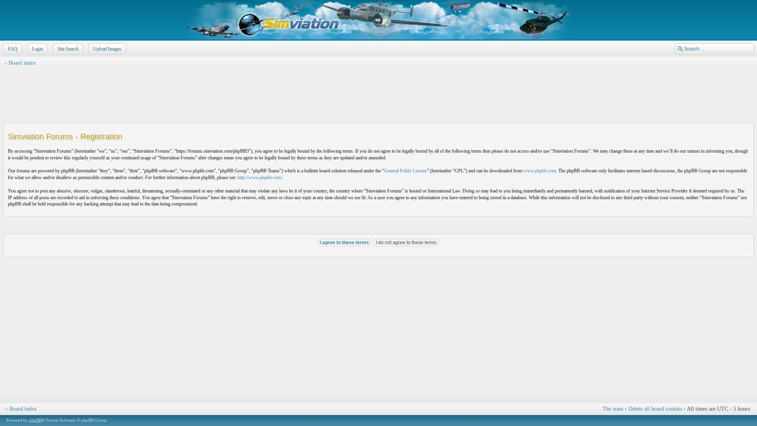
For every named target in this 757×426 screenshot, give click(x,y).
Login (37, 49)
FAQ (12, 49)
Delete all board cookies (655, 409)
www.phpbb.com (540, 171)
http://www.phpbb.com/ (260, 177)
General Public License (405, 171)
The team (612, 409)
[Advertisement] (378, 87)
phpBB (35, 420)
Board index (22, 63)
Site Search (68, 49)
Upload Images (107, 49)
